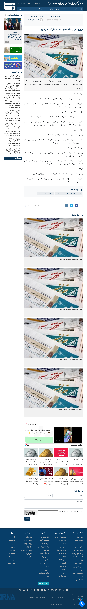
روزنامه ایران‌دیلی (26, 550)
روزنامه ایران (28, 540)
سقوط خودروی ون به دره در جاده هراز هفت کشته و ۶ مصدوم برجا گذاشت (12, 133)
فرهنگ (40, 9)
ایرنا (65, 3)
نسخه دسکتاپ (43, 583)
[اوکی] (27, 590)
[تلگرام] (67, 590)
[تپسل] (26, 424)
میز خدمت (80, 570)
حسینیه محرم (45, 570)
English (12, 540)
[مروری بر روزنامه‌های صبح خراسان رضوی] (53, 56)
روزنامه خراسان (48, 194)
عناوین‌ (76, 9)
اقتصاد (63, 9)
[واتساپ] (20, 590)
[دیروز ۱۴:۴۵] (13, 24)
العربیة (13, 543)
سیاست (69, 9)
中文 (13, 537)
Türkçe (12, 550)
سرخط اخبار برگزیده (62, 542)
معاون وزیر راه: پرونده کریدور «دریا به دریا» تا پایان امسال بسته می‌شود (12, 95)
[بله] (52, 590)
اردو (14, 560)
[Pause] (56, 440)
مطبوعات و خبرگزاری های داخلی (65, 194)
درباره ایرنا (80, 537)
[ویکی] (23, 590)
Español (12, 553)
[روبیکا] (59, 590)
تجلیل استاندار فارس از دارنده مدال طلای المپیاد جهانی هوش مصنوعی (12, 113)
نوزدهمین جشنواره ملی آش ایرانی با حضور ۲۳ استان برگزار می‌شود (13, 150)
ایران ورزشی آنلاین (28, 555)
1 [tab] (13, 15)
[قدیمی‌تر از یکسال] (53, 237)
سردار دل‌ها (45, 543)
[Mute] (59, 440)
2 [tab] (10, 15)
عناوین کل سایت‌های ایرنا (61, 549)
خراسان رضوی (33, 16)
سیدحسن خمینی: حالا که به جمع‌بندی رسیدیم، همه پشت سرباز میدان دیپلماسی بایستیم (12, 104)
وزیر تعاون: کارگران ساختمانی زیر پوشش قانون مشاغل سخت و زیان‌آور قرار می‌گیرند (13, 142)
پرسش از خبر (45, 556)
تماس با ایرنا (79, 540)
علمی (23, 9)
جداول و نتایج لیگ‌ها (44, 565)
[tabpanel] (13, 31)
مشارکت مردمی (78, 566)
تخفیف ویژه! (39, 439)
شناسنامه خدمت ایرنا (78, 559)
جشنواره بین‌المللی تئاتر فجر (43, 575)
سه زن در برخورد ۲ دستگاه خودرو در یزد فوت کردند (12, 119)
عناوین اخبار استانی (62, 555)
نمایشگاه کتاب (44, 553)
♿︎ (82, 604)
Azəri (13, 547)
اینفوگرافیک (45, 560)
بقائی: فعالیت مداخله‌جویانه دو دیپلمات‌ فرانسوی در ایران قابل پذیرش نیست (13, 35)
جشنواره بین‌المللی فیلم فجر (43, 549)
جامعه (46, 9)
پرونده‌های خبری (60, 537)
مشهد (79, 194)
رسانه (39, 194)
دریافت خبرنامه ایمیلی (78, 575)
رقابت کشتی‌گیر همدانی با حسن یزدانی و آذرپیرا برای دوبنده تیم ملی (12, 126)
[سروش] (41, 590)
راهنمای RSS (78, 550)
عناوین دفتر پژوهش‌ (62, 568)
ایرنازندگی (29, 537)
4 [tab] (5, 15)
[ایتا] (45, 590)
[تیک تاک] (30, 590)
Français (11, 563)
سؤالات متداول (78, 547)
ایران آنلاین (28, 547)
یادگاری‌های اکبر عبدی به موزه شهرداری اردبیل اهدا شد (12, 78)
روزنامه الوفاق (28, 543)
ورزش (57, 9)
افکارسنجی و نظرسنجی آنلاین (44, 539)
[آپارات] (56, 590)
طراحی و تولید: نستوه (77, 600)
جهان (52, 9)
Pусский (12, 557)
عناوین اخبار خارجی (62, 562)
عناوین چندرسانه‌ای (62, 575)
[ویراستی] (38, 590)
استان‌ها (41, 16)
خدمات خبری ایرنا (77, 580)
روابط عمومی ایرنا (77, 553)
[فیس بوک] (34, 590)
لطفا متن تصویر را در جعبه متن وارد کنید (70, 511)
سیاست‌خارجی (31, 9)
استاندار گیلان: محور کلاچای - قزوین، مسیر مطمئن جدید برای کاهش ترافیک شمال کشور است (12, 87)
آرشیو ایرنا (80, 543)
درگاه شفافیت (78, 563)
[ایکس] (63, 590)
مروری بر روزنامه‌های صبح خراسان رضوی (61, 29)
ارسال (27, 518)
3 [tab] (8, 15)
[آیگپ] (48, 590)
